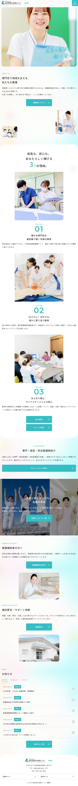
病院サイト (6, 777)
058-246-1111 (39, 768)
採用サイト (44, 777)
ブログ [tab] (24, 680)
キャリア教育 (39, 427)
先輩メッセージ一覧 (39, 518)
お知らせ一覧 (39, 744)
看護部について (39, 102)
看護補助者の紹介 (39, 565)
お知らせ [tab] (14, 680)
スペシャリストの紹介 (39, 468)
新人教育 (39, 419)
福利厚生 (39, 627)
